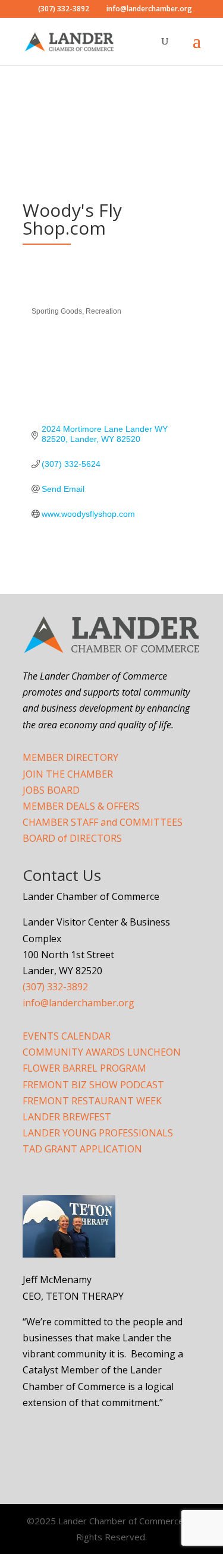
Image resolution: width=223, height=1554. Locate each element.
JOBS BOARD (51, 790)
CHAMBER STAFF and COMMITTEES (103, 822)
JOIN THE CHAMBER (68, 774)
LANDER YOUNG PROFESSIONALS (98, 1132)
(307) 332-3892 (55, 986)
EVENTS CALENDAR (67, 1036)
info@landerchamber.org (78, 1002)
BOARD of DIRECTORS (72, 838)
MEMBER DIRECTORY (70, 757)
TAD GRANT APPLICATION (82, 1148)
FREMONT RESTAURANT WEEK (92, 1100)
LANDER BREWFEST (67, 1116)
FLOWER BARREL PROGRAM (84, 1068)
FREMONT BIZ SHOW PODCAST (93, 1084)
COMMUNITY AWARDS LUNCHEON (102, 1052)
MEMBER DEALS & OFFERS (81, 806)
